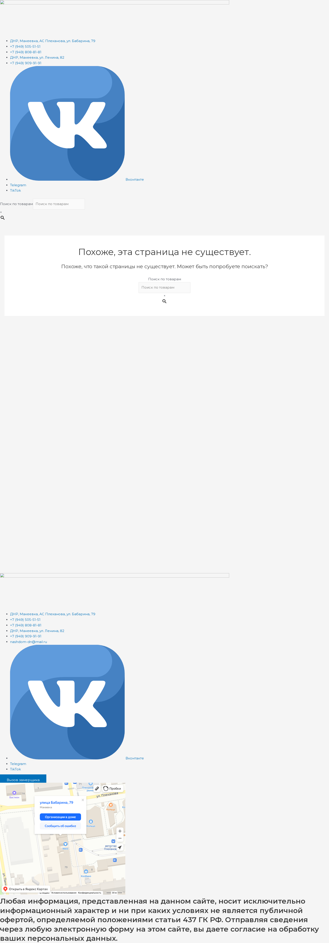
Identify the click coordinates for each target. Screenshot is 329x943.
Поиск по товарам (16, 204)
